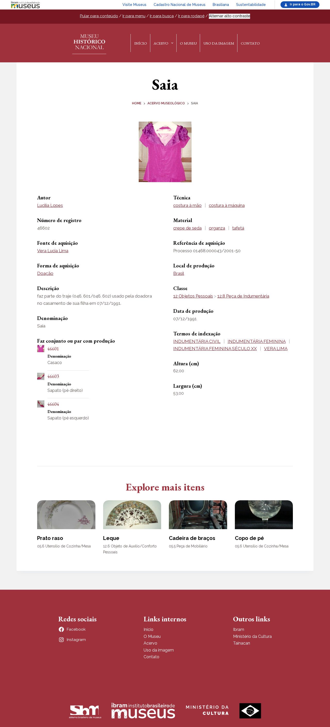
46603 (53, 376)
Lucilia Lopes (50, 205)
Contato (250, 43)
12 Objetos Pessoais (193, 296)
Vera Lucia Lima (52, 250)
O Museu (188, 43)
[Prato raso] (66, 514)
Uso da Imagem (218, 43)
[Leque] (132, 514)
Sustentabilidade (251, 5)
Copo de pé (249, 538)
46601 (53, 349)
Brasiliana (221, 5)
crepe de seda (187, 228)
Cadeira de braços (192, 538)
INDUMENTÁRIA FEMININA (257, 341)
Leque (111, 538)
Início (140, 43)
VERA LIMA (275, 348)
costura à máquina (227, 205)
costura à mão (187, 205)
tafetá (238, 228)
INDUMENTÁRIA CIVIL (196, 341)
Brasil (178, 273)
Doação (45, 273)
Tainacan (241, 643)
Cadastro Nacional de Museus (179, 5)
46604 (53, 404)
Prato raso (50, 538)
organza (217, 228)
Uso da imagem (159, 650)
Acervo (161, 43)
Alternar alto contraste (229, 16)
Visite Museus (134, 5)
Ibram (238, 629)
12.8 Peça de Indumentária (243, 296)
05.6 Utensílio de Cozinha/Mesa (64, 546)
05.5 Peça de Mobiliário (188, 546)
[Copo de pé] (264, 514)
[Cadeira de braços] (198, 514)
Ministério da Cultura (252, 636)
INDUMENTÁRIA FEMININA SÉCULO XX (215, 348)
